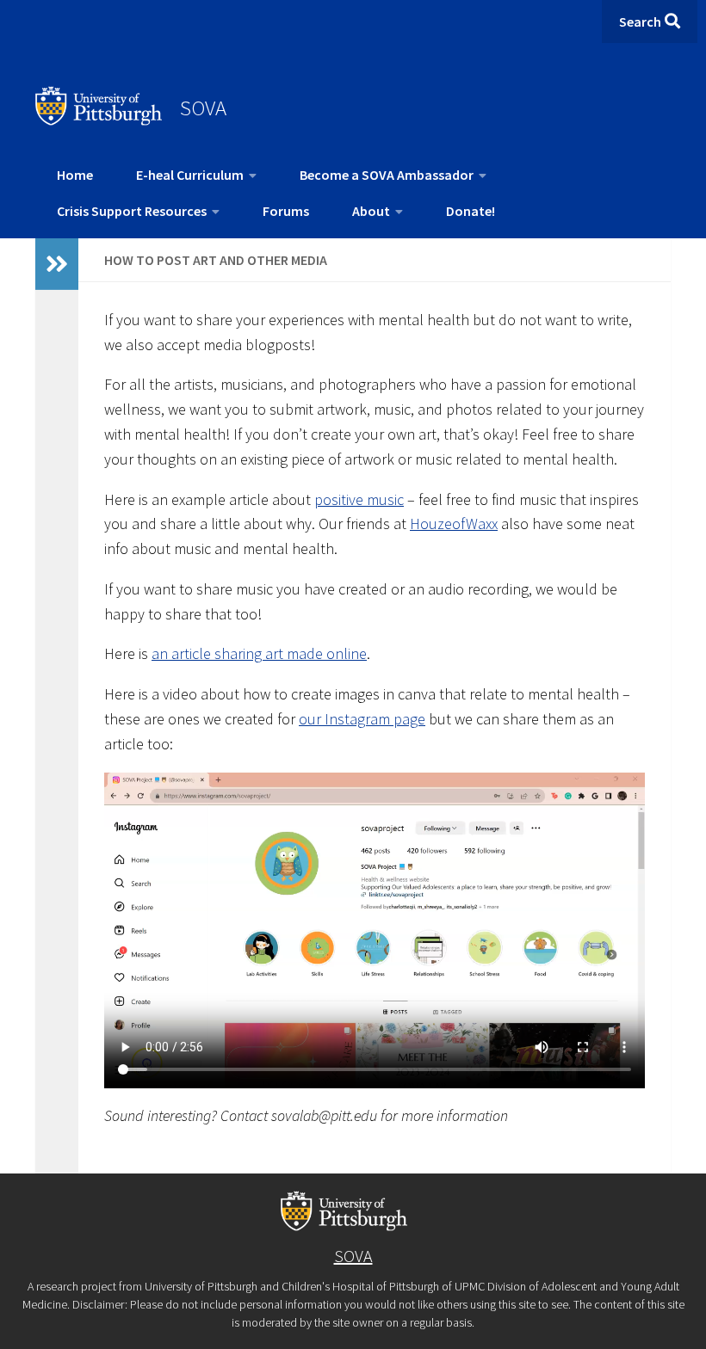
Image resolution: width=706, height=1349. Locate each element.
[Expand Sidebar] (56, 264)
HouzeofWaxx (454, 523)
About (371, 210)
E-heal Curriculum (190, 174)
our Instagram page (362, 719)
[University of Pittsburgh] (99, 120)
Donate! (470, 210)
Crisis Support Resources (132, 210)
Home (75, 174)
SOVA (203, 107)
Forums (286, 210)
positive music (359, 499)
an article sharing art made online (259, 653)
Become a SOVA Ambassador (387, 174)
